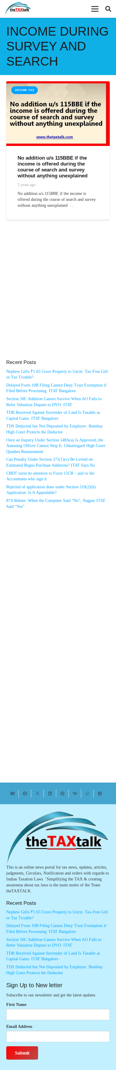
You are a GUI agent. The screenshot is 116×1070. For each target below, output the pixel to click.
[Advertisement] (58, 296)
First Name (16, 1004)
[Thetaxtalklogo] (18, 9)
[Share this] (25, 793)
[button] (95, 8)
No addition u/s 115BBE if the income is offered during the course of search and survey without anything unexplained (52, 167)
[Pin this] (62, 793)
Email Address (19, 1026)
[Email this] (12, 793)
